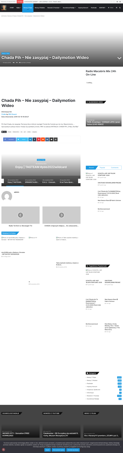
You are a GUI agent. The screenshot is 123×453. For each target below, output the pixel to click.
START (12, 7)
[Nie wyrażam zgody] (121, 447)
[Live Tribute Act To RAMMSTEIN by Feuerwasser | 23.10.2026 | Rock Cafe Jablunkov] (91, 194)
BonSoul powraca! (104, 209)
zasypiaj (34, 132)
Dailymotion (16, 132)
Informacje (90, 392)
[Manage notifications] (3, 449)
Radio (18, 7)
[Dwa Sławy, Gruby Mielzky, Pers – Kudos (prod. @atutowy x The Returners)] (113, 317)
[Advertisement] (41, 83)
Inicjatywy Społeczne (93, 389)
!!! (29, 282)
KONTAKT (102, 7)
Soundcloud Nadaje (68, 7)
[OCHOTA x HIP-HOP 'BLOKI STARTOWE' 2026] (91, 176)
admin (16, 192)
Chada (9, 132)
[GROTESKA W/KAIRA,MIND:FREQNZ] (91, 185)
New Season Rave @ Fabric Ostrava (109, 200)
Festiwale (94, 7)
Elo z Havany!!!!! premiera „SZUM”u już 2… (101, 436)
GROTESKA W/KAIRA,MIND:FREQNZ (109, 183)
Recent (91, 167)
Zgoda (47, 450)
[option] (41, 167)
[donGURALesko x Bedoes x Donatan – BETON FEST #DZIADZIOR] (13, 243)
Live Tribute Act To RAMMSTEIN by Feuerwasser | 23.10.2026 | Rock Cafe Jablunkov (109, 193)
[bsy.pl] (3, 7)
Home (5, 16)
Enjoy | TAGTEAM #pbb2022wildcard (41, 167)
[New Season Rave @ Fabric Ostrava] (91, 203)
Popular (102, 167)
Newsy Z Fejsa (28, 7)
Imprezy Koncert (83, 7)
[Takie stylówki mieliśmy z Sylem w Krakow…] (68, 249)
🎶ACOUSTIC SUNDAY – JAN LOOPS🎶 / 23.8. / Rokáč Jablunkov (43, 1)
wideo (29, 132)
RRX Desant (12, 114)
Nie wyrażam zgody (58, 450)
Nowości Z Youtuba (53, 7)
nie (21, 132)
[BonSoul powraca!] (91, 211)
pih (25, 132)
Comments (114, 167)
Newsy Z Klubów (40, 7)
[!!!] (41, 258)
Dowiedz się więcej (73, 450)
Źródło (3, 114)
